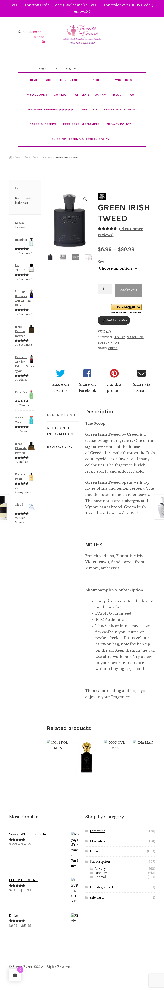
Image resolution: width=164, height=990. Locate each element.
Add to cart (128, 290)
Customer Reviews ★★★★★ (50, 109)
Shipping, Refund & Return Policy (80, 139)
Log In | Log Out (49, 68)
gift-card (97, 897)
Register (71, 68)
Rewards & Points (119, 109)
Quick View (58, 754)
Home (33, 80)
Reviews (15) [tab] (59, 447)
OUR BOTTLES (97, 80)
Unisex (95, 851)
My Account (37, 94)
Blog (117, 94)
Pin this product (114, 387)
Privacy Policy (118, 124)
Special (100, 877)
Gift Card (89, 109)
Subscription (31, 157)
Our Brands (70, 80)
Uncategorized (101, 887)
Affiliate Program (91, 94)
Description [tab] (60, 415)
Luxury (47, 157)
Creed (112, 348)
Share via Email (141, 387)
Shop (49, 80)
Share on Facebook (87, 387)
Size (101, 262)
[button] (85, 199)
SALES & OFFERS (43, 124)
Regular (101, 873)
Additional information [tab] (60, 431)
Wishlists (123, 80)
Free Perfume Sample (81, 124)
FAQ (131, 94)
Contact (61, 94)
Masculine (135, 337)
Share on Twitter (60, 387)
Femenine (97, 831)
